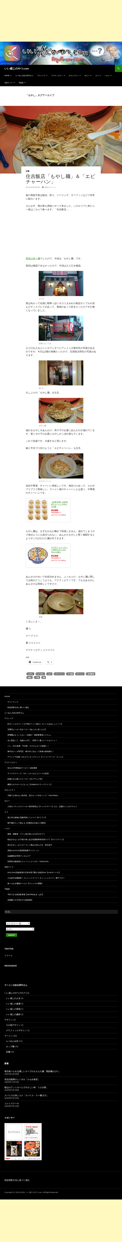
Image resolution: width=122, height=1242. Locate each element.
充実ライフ (8, 83)
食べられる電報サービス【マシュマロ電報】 (25, 883)
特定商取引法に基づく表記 (18, 707)
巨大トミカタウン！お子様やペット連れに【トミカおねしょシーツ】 (35, 724)
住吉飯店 (91, 674)
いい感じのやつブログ (14, 993)
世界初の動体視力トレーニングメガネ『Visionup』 (28, 861)
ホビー (87, 75)
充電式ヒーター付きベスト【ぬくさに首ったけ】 (27, 729)
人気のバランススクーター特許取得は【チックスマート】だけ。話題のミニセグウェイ (42, 806)
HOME (6, 75)
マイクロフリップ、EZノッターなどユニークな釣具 (28, 773)
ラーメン (80, 674)
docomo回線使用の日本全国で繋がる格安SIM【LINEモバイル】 (34, 872)
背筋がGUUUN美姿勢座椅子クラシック (23, 850)
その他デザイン (13, 1025)
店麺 (27, 171)
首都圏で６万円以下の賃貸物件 (19, 900)
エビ (49, 674)
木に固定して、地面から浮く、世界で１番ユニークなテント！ (32, 740)
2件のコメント (50, 187)
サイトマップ (12, 702)
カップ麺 (10, 1046)
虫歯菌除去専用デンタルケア (19, 856)
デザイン (8, 1019)
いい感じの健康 (13, 1003)
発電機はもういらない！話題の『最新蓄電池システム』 (29, 735)
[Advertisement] (61, 21)
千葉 (37, 677)
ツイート (8, 955)
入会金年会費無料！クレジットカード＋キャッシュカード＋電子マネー (36, 878)
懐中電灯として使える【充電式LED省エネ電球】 (26, 823)
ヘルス (107, 75)
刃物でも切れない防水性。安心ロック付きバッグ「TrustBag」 (33, 795)
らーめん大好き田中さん (24, 75)
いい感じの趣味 (13, 1014)
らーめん (40, 674)
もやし (30, 674)
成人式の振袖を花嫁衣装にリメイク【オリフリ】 (27, 817)
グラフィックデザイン (16, 1030)
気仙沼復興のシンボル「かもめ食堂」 (22, 1079)
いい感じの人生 (13, 998)
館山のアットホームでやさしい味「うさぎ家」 (26, 1087)
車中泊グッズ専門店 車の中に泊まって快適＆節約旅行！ (30, 751)
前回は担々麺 (33, 258)
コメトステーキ (11, 1103)
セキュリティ (74, 75)
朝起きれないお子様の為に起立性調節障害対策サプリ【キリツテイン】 (36, 839)
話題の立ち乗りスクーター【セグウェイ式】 (25, 779)
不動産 (21, 83)
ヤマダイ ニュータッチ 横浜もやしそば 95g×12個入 (59, 549)
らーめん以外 (12, 1041)
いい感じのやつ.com (16, 68)
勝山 (30, 677)
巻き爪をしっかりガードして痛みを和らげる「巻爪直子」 (30, 845)
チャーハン (59, 674)
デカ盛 (70, 674)
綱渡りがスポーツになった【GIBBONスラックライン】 (29, 784)
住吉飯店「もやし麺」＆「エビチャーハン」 (60, 179)
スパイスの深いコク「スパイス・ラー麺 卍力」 (26, 1095)
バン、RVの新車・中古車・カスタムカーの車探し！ (28, 746)
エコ (97, 75)
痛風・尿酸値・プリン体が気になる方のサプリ (26, 834)
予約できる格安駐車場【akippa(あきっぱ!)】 (25, 894)
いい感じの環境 (13, 1009)
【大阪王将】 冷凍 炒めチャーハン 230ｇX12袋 (59, 504)
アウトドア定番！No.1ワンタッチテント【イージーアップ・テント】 (35, 757)
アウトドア (41, 75)
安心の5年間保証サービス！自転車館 (22, 768)
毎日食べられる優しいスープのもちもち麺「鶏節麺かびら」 (32, 1071)
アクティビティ (57, 75)
